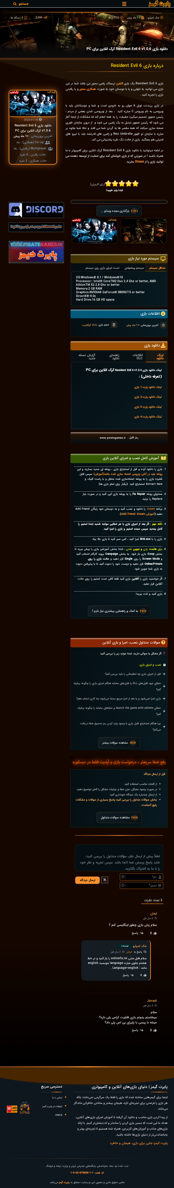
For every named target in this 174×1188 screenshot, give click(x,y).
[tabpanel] (119, 289)
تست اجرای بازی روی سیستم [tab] (102, 268)
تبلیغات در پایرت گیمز (52, 1106)
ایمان (129, 952)
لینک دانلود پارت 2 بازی (147, 397)
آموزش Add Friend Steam (137, 514)
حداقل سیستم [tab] (157, 268)
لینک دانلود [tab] (159, 357)
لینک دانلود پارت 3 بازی (147, 407)
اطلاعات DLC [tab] (138, 357)
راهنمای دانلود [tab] (114, 357)
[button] (124, 3)
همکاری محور (87, 89)
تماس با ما (57, 1098)
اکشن (119, 83)
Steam (139, 161)
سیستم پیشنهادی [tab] (134, 268)
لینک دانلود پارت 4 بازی (147, 416)
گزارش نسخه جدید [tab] (87, 357)
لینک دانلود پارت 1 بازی (147, 387)
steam (151, 509)
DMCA (58, 1115)
